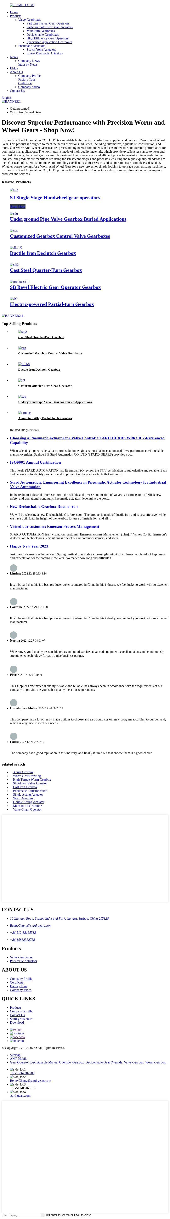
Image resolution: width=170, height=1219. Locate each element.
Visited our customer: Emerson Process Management (54, 526)
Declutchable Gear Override (103, 1062)
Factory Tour (26, 79)
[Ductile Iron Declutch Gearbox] (16, 247)
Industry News (28, 64)
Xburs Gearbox (23, 772)
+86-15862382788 (22, 939)
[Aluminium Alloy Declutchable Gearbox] (25, 412)
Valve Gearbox (134, 1062)
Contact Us (17, 90)
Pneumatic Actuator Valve (30, 791)
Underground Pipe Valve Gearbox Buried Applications (68, 219)
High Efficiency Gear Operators (47, 38)
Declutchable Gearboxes (43, 34)
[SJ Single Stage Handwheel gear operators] (14, 190)
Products (15, 16)
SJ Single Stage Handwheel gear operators (55, 197)
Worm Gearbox (23, 798)
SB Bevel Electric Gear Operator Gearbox (55, 287)
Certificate (25, 83)
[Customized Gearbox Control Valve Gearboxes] (14, 230)
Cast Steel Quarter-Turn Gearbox (46, 270)
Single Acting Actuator (28, 794)
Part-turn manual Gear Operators (48, 23)
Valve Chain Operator (27, 809)
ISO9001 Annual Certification (35, 462)
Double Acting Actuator (28, 802)
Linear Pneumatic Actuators (45, 53)
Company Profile (29, 75)
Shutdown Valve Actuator (30, 783)
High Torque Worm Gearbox (32, 779)
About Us (16, 72)
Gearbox (78, 1062)
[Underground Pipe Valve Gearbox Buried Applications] (14, 213)
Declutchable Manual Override (50, 1062)
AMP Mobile (18, 1058)
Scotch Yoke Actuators (41, 49)
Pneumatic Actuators (31, 46)
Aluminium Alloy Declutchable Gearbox (45, 418)
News (14, 57)
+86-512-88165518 (23, 932)
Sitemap (15, 1055)
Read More (17, 206)
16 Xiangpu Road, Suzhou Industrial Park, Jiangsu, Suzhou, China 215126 (59, 918)
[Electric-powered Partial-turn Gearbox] (14, 298)
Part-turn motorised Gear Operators (50, 27)
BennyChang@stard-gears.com (30, 925)
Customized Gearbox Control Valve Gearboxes (60, 236)
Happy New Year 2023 (29, 546)
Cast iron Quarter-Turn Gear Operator (45, 385)
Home (14, 12)
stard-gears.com (20, 1095)
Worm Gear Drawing (27, 776)
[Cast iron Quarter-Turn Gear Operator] (21, 380)
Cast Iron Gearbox (25, 787)
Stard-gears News (21, 1019)
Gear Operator (19, 1062)
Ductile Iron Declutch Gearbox (43, 253)
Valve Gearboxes (29, 19)
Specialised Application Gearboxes (49, 42)
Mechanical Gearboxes (28, 805)
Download (17, 1022)
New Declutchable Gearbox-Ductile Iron (44, 506)
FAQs (14, 68)
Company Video (29, 87)
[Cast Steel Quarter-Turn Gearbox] (14, 264)
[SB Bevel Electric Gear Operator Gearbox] (19, 281)
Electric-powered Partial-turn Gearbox (52, 304)
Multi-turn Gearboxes (41, 31)
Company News (29, 60)
